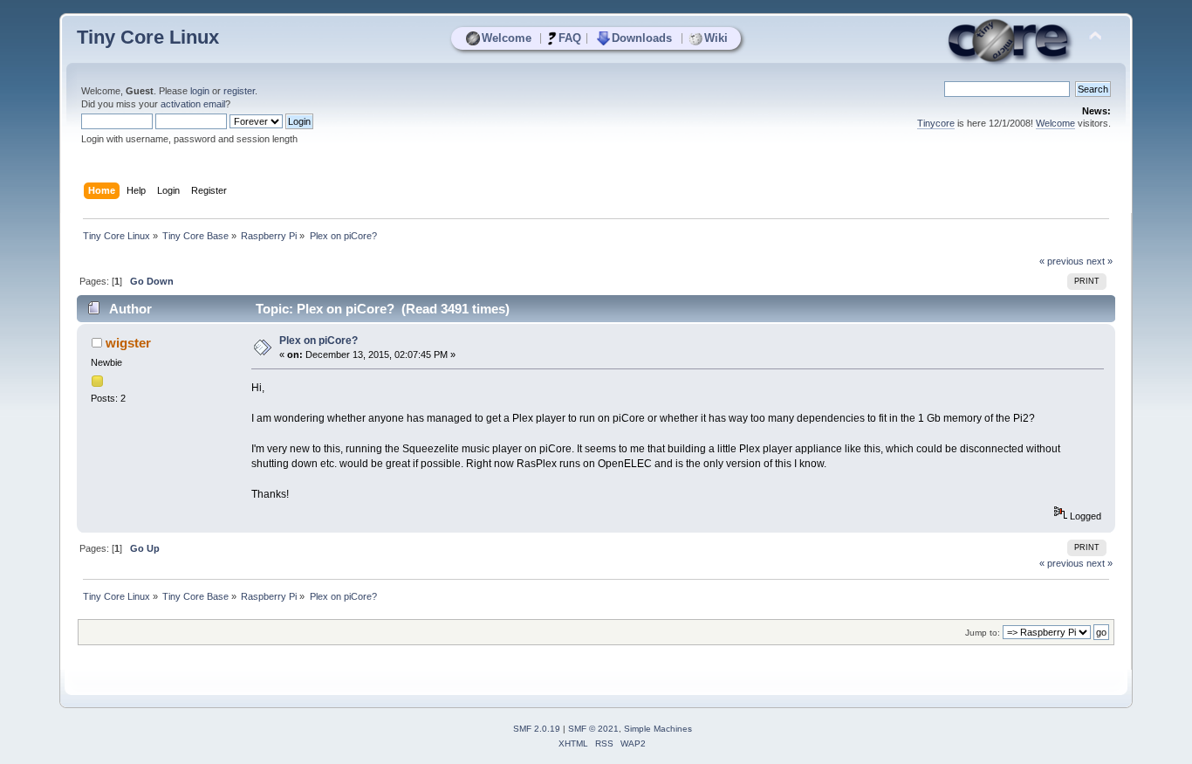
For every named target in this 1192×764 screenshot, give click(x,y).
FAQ (569, 38)
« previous (1061, 261)
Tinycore (936, 123)
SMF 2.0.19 (536, 728)
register (239, 91)
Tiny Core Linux (148, 37)
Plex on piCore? (318, 340)
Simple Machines (658, 728)
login (199, 91)
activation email (193, 104)
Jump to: (982, 632)
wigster (128, 342)
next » (1099, 261)
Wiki (716, 38)
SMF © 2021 (593, 728)
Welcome (506, 38)
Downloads (642, 38)
